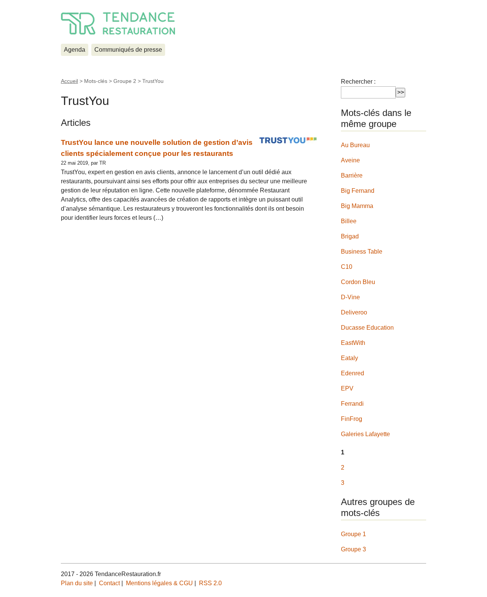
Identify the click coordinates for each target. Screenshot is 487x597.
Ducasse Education (367, 327)
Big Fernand (357, 190)
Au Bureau (355, 145)
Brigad (350, 236)
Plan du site (77, 583)
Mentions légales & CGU (159, 583)
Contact (109, 583)
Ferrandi (352, 403)
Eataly (349, 358)
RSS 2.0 (210, 583)
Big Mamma (357, 206)
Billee (348, 221)
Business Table (361, 251)
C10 (346, 267)
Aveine (350, 160)
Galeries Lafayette (365, 434)
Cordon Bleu (358, 282)
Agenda (74, 49)
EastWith (353, 343)
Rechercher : (358, 81)
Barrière (352, 175)
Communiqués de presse (128, 49)
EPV (347, 388)
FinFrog (351, 419)
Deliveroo (354, 312)
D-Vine (350, 297)
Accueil (69, 81)
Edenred (352, 373)
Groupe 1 (353, 534)
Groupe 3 (353, 549)
